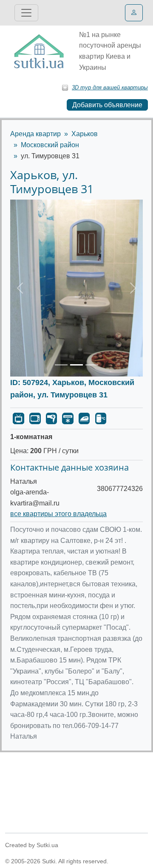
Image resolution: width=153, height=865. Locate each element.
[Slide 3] (91, 365)
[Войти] (134, 12)
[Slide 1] (61, 365)
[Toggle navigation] (26, 12)
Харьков (84, 133)
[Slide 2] (76, 365)
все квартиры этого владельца (58, 513)
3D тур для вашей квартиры (110, 87)
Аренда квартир (35, 133)
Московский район (50, 144)
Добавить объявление (107, 104)
